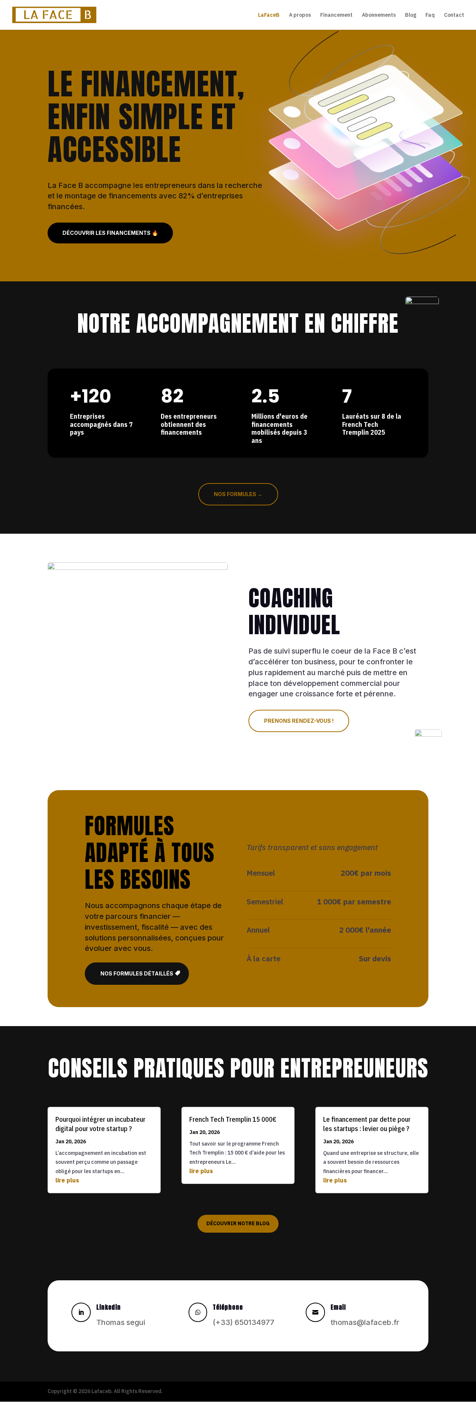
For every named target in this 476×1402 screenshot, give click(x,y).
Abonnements (379, 15)
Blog (410, 15)
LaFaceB (269, 15)
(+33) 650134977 (243, 1322)
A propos (300, 15)
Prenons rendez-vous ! (299, 721)
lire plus (67, 1180)
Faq (430, 15)
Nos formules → (238, 494)
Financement (336, 15)
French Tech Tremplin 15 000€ (232, 1119)
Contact (454, 15)
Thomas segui (120, 1322)
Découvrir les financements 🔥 (110, 233)
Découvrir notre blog (238, 1223)
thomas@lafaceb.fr (365, 1322)
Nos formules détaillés (136, 973)
